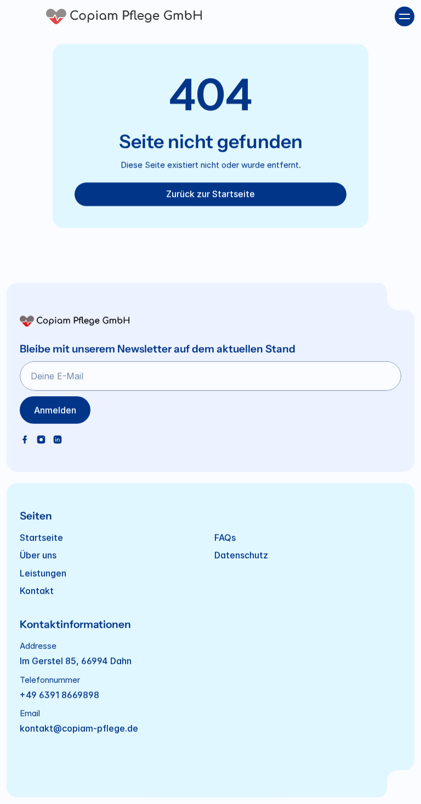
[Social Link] (25, 439)
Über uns (38, 555)
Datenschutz (241, 555)
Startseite (41, 537)
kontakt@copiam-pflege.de (79, 728)
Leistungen (43, 572)
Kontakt (37, 590)
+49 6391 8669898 (59, 694)
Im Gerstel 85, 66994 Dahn (76, 660)
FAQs (225, 537)
